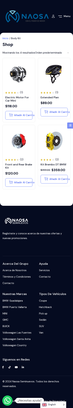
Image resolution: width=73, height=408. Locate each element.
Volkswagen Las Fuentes (17, 332)
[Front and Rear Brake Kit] (18, 141)
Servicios (44, 270)
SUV (41, 326)
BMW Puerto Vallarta (15, 307)
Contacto (8, 283)
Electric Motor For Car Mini (17, 99)
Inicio (5, 38)
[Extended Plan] (54, 74)
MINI (5, 313)
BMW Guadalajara (13, 300)
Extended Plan (50, 97)
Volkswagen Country (14, 345)
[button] (7, 400)
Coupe (43, 300)
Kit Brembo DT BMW (53, 164)
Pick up (43, 313)
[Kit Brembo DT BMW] (54, 141)
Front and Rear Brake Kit (18, 166)
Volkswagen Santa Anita (17, 339)
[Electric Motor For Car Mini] (18, 74)
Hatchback (45, 307)
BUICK (6, 326)
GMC (5, 320)
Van (41, 332)
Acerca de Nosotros (14, 270)
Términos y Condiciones (17, 276)
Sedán (42, 320)
